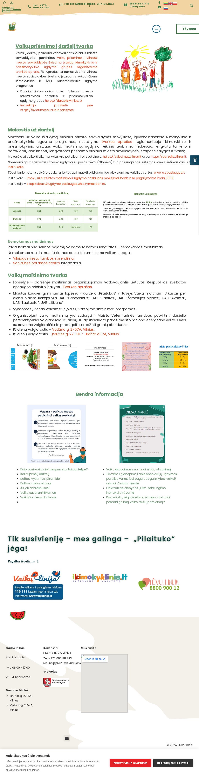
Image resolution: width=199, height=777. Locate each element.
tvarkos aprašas (117, 141)
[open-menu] (156, 29)
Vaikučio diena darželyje (38, 497)
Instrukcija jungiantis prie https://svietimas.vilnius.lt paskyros (56, 107)
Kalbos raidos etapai (35, 483)
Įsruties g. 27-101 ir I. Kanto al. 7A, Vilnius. (86, 334)
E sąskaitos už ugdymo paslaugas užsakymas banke (66, 184)
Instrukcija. (16, 167)
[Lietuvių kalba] (165, 3)
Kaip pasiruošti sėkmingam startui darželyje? (54, 469)
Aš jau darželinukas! (35, 488)
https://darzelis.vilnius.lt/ (63, 100)
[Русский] (165, 8)
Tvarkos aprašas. (78, 286)
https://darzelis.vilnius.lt (168, 156)
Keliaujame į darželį (34, 474)
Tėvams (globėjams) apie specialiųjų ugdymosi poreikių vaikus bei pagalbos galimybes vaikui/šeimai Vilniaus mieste (141, 479)
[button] (67, 738)
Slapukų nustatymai (173, 763)
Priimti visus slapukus (130, 763)
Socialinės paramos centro (37, 263)
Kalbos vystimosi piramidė (40, 478)
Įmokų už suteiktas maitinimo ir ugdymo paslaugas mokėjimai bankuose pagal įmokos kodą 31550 (100, 178)
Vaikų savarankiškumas (38, 492)
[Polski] (175, 3)
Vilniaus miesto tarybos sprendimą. (43, 258)
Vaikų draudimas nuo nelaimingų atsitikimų (138, 469)
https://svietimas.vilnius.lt (122, 156)
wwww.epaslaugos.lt (169, 172)
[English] (170, 3)
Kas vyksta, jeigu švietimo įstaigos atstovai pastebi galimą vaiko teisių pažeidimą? (138, 499)
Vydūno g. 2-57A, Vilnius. (73, 329)
